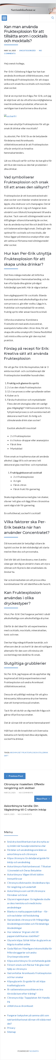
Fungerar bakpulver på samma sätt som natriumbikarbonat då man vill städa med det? (29, 1019)
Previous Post (16, 776)
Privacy (11, 1027)
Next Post (42, 798)
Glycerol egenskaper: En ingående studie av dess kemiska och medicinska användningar (28, 903)
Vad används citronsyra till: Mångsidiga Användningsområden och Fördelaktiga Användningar (28, 923)
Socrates (34, 1051)
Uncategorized (27, 50)
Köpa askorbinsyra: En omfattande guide (29, 960)
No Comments (26, 792)
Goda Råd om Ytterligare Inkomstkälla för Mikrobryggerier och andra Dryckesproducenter (29, 952)
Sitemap (11, 1031)
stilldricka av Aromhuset (20, 1005)
